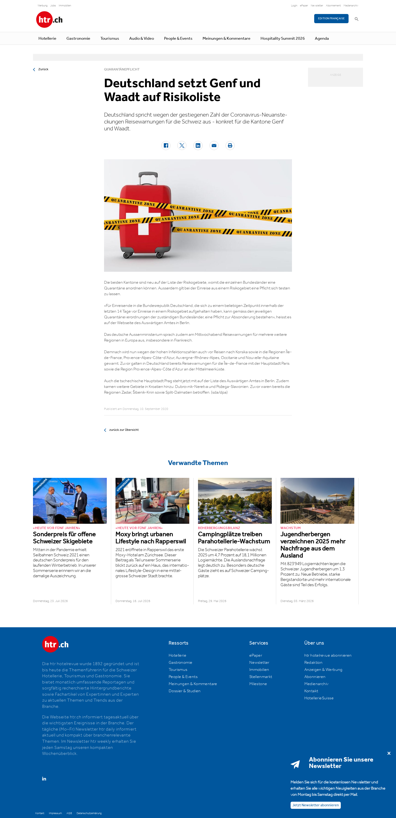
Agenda (322, 38)
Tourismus (109, 38)
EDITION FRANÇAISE (331, 18)
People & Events (178, 38)
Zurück (43, 69)
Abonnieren (315, 677)
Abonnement (333, 5)
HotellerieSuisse (319, 698)
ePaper (304, 5)
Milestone (258, 684)
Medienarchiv (351, 5)
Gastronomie (78, 38)
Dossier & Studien (185, 691)
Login (294, 5)
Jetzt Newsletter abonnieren (315, 805)
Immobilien (65, 5)
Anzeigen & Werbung (323, 670)
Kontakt (311, 691)
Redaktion (313, 662)
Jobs (53, 5)
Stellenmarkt (260, 677)
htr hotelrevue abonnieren (328, 655)
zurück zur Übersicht (124, 429)
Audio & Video (141, 38)
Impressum (55, 813)
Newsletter (317, 5)
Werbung (42, 5)
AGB (69, 813)
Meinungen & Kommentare (226, 38)
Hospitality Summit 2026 (283, 38)
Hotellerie (47, 38)
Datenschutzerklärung (89, 813)
